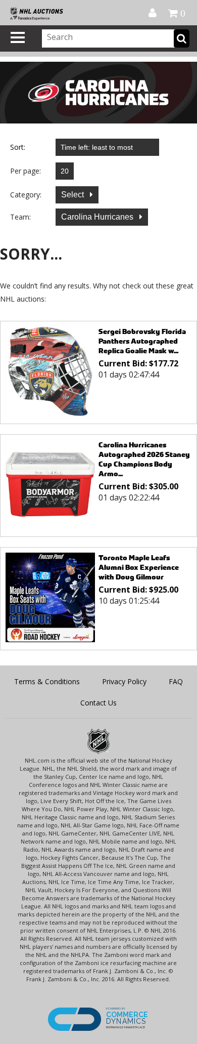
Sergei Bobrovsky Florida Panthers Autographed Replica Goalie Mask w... (142, 340)
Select (73, 194)
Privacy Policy (124, 681)
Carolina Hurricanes (98, 217)
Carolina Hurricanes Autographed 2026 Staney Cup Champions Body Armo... (144, 459)
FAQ (176, 681)
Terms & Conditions (47, 681)
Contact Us (98, 702)
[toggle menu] (18, 37)
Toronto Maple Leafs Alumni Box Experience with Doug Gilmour (138, 567)
